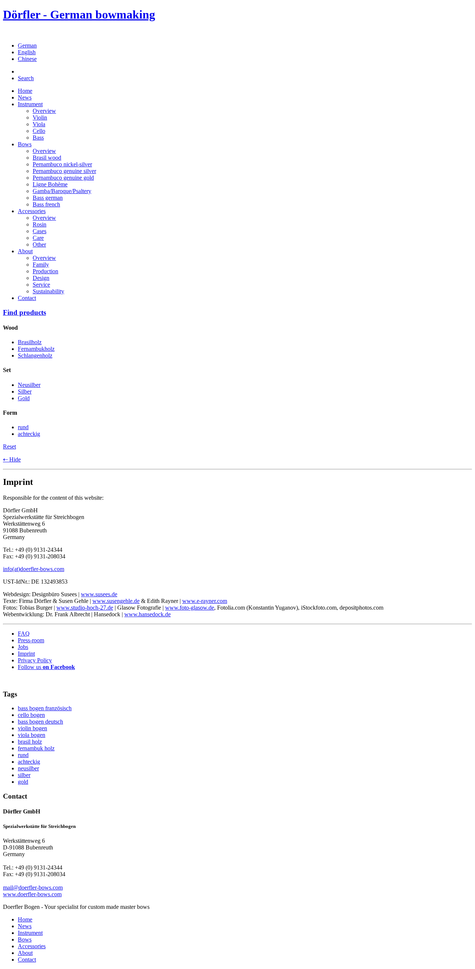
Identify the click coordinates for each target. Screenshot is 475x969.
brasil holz (30, 741)
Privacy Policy (35, 660)
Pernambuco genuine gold (63, 177)
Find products (24, 312)
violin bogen (32, 728)
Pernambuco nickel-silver (62, 164)
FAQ (24, 633)
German (27, 45)
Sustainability (48, 291)
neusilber (28, 768)
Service (41, 284)
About (25, 251)
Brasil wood (47, 157)
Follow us (46, 667)
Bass (38, 137)
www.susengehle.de (116, 601)
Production (45, 271)
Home (25, 91)
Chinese (27, 59)
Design (41, 278)
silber (24, 775)
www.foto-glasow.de (189, 607)
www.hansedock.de (147, 614)
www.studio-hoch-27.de (84, 607)
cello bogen (31, 715)
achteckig (29, 761)
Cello (39, 131)
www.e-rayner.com (204, 601)
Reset (9, 446)
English (27, 52)
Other (39, 244)
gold (23, 782)
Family (41, 264)
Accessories (32, 211)
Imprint (26, 653)
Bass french (46, 204)
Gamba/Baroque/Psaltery (62, 191)
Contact (27, 298)
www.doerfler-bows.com (32, 894)
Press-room (31, 640)
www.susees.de (99, 594)
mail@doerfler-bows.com (33, 887)
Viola (39, 124)
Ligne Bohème (50, 184)
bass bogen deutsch (40, 721)
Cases (39, 231)
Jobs (23, 647)
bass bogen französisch (45, 708)
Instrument (30, 104)
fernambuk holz (36, 748)
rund (23, 755)
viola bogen (31, 735)
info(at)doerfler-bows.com (33, 569)
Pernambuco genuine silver (64, 171)
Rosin (39, 224)
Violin (40, 117)
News (25, 97)
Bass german (48, 198)
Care (38, 238)
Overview (44, 111)
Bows (25, 144)
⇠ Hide (12, 459)
